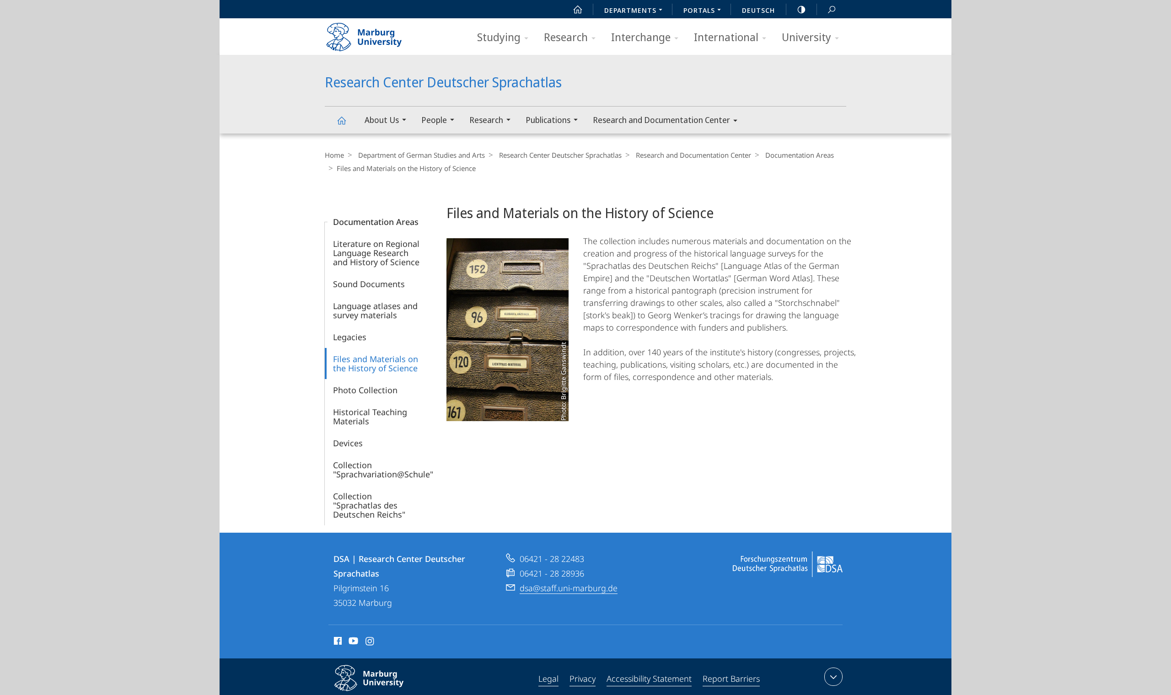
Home (334, 155)
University (806, 36)
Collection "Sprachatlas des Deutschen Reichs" (369, 505)
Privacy (582, 678)
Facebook (337, 642)
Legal (548, 678)
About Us (382, 119)
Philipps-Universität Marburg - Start (382, 34)
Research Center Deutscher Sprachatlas (341, 120)
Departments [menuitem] (630, 10)
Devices (348, 443)
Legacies (349, 336)
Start (578, 9)
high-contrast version (801, 9)
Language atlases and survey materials (375, 310)
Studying (499, 36)
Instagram (370, 642)
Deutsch (758, 10)
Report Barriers (731, 678)
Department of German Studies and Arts (421, 155)
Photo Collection (365, 390)
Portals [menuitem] (699, 10)
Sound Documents (369, 283)
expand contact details (833, 677)
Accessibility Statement (649, 678)
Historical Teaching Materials (370, 416)
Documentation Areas (799, 155)
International (726, 36)
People (434, 119)
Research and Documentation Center (661, 119)
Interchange (641, 36)
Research (566, 36)
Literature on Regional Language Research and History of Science (376, 252)
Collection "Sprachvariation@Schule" (383, 470)
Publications (548, 119)
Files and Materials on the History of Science (375, 363)
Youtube (352, 642)
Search (831, 9)
